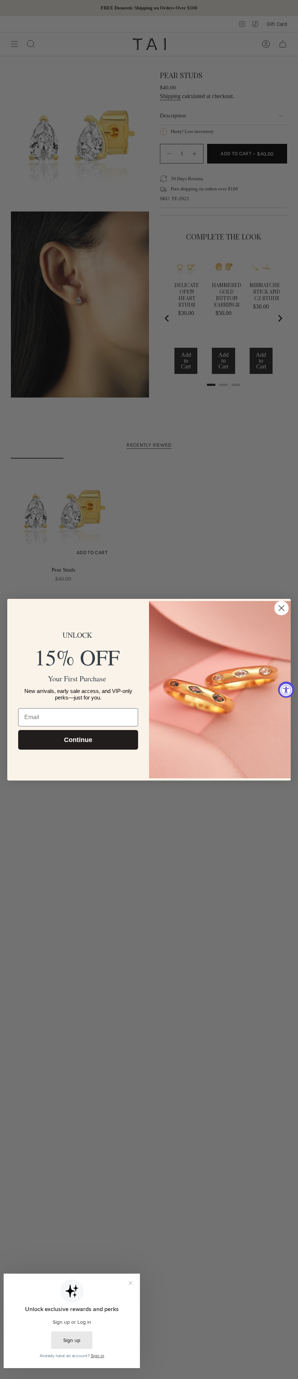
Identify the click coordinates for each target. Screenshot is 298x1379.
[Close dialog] (281, 608)
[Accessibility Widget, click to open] (286, 689)
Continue (78, 739)
